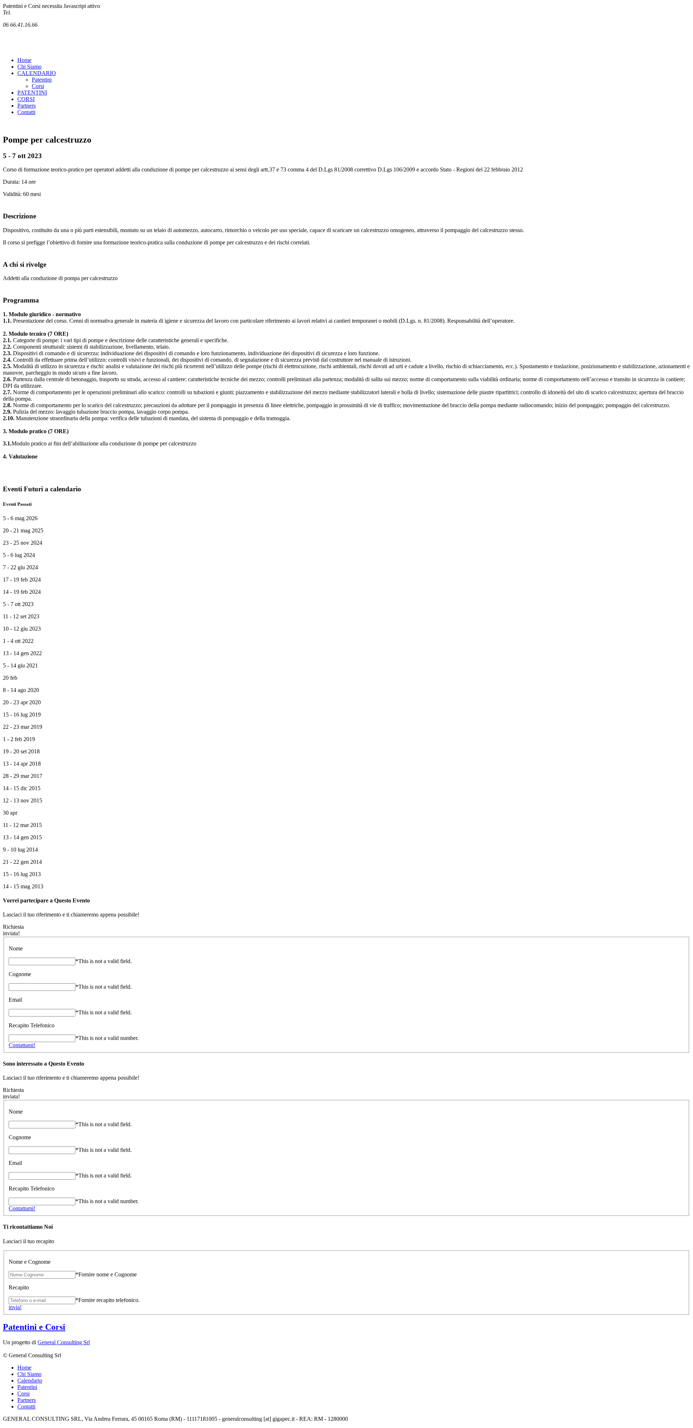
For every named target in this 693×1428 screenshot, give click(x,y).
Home (24, 60)
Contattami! (22, 1045)
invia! (15, 1307)
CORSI (26, 99)
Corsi (38, 86)
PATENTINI (32, 93)
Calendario (29, 1380)
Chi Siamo (29, 67)
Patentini (42, 80)
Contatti (26, 112)
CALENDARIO (36, 73)
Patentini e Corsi (34, 1327)
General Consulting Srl (64, 1342)
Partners (26, 106)
